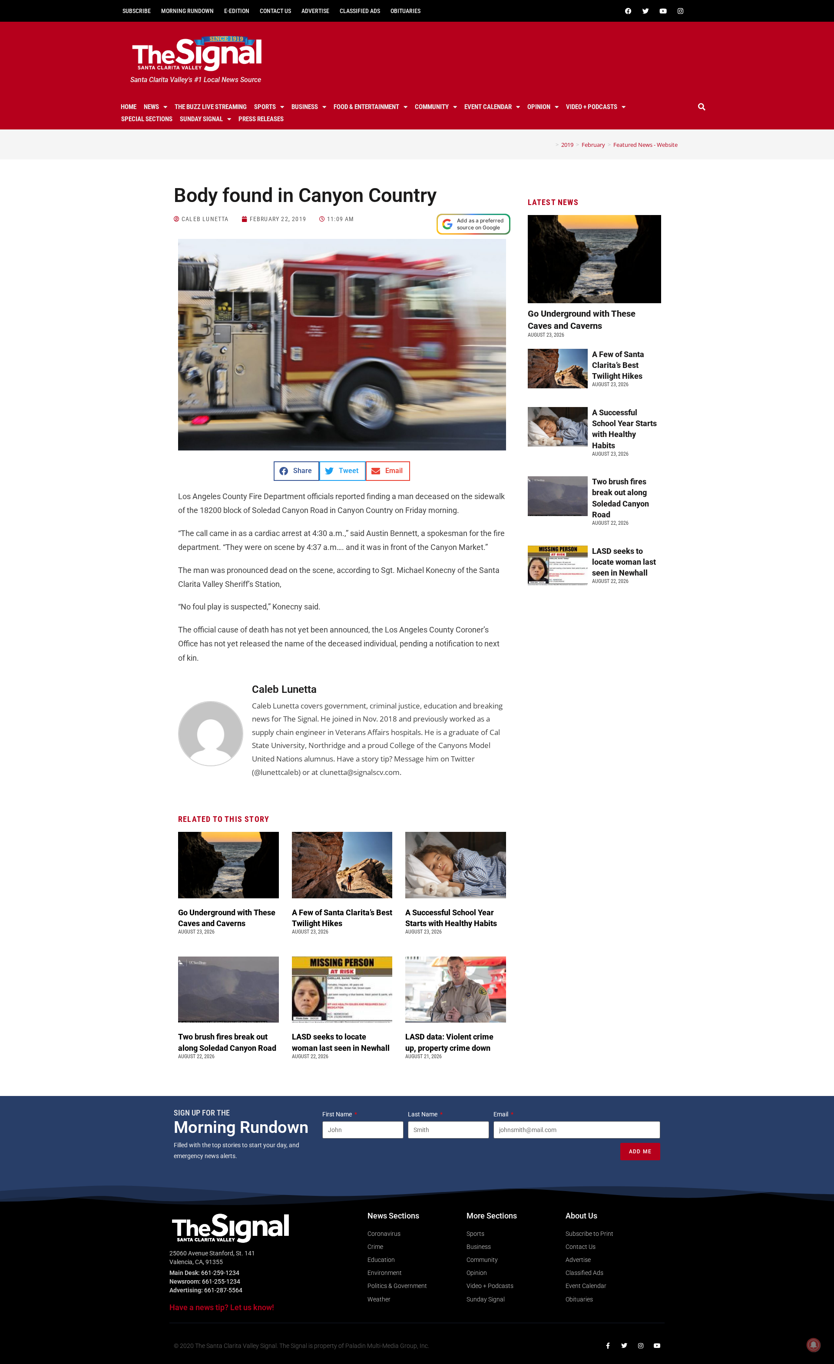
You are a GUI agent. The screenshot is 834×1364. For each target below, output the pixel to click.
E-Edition (236, 10)
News (151, 107)
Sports (265, 107)
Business (304, 107)
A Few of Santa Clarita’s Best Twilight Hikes (618, 365)
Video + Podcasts (591, 107)
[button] (702, 107)
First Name (337, 1114)
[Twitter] (645, 10)
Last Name (423, 1114)
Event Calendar (488, 107)
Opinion (538, 107)
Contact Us (275, 10)
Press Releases (261, 119)
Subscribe (136, 10)
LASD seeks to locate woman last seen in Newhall (624, 561)
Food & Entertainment (366, 107)
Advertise (315, 10)
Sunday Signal (201, 119)
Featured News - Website (645, 145)
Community (432, 107)
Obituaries (405, 10)
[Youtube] (662, 10)
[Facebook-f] (608, 1346)
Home (128, 107)
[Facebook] (628, 10)
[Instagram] (680, 10)
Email (501, 1114)
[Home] (551, 145)
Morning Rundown (187, 10)
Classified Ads (360, 10)
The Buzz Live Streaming (211, 107)
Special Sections (146, 119)
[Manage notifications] (814, 1345)
